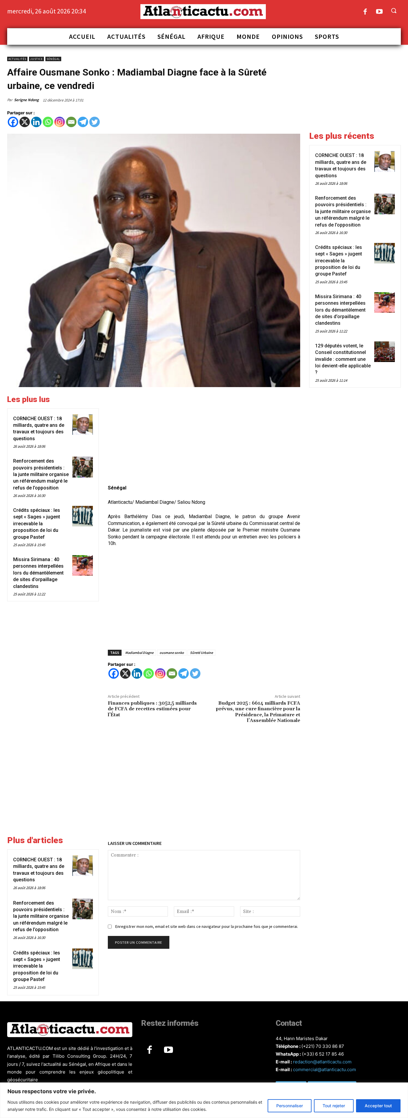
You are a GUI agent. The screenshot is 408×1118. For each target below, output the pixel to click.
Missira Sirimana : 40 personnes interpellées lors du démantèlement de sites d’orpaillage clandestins (38, 573)
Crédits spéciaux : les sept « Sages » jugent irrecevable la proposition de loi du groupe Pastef (36, 523)
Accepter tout (378, 1105)
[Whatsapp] (48, 122)
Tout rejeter (334, 1105)
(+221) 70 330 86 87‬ (322, 1046)
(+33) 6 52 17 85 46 (323, 1054)
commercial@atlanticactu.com (324, 1069)
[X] (24, 122)
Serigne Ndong (26, 99)
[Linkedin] (36, 122)
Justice (36, 59)
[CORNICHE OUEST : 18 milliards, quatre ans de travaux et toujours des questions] (82, 424)
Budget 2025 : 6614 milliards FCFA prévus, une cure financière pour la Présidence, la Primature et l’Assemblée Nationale (258, 711)
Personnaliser (289, 1105)
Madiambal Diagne (139, 652)
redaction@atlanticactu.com (322, 1062)
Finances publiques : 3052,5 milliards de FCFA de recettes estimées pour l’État (152, 708)
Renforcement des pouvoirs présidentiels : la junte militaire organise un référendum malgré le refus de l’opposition (41, 474)
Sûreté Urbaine (201, 652)
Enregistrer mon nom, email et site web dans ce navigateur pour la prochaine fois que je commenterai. (206, 926)
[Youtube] (379, 12)
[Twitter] (94, 122)
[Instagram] (59, 122)
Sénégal (53, 59)
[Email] (71, 122)
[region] (204, 1100)
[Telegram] (83, 122)
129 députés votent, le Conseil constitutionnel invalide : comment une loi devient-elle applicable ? (343, 359)
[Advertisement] (204, 436)
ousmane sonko (171, 652)
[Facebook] (365, 12)
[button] (393, 10)
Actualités (17, 59)
